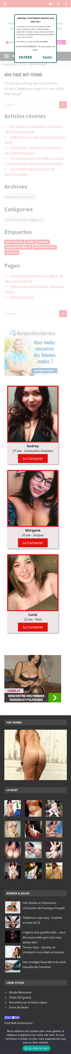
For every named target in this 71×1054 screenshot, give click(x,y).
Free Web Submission (18, 1023)
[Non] (66, 1040)
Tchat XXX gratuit (20, 997)
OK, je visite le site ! (36, 1048)
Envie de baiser (19, 1007)
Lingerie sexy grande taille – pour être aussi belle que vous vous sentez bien (44, 937)
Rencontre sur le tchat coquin (28, 1002)
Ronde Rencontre (20, 992)
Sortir (47, 57)
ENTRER (25, 57)
